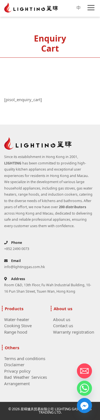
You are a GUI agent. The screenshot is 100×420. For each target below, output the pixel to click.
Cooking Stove (18, 325)
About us (61, 319)
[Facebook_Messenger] (84, 405)
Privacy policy (17, 371)
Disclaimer (14, 364)
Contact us (63, 325)
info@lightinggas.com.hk (24, 266)
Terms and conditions (24, 358)
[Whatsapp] (84, 388)
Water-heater (16, 319)
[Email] (84, 370)
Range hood (15, 332)
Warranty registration (73, 332)
